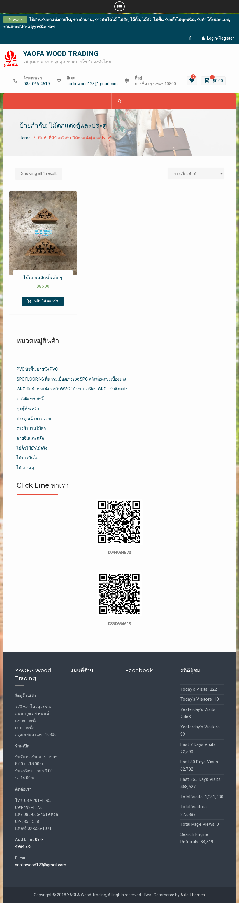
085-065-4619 (37, 83)
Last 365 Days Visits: (201, 779)
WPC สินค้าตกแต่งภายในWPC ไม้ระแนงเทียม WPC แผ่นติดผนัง (72, 389)
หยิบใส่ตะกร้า (46, 301)
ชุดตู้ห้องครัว (28, 408)
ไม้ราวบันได (27, 457)
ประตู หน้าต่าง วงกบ (34, 418)
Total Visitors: (194, 806)
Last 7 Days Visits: (198, 744)
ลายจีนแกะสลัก (30, 438)
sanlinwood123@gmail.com (92, 83)
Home (25, 138)
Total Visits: (192, 796)
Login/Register (220, 38)
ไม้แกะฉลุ (25, 467)
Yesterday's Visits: (198, 709)
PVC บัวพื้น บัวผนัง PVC (37, 369)
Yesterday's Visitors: (200, 727)
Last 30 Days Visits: (199, 762)
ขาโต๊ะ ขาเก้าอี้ (30, 399)
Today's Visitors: (197, 699)
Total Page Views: (198, 824)
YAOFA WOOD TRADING (61, 54)
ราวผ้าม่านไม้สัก (31, 428)
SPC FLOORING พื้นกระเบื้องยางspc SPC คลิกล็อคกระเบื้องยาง (71, 379)
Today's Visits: (195, 689)
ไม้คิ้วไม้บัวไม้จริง (32, 448)
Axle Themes (192, 895)
